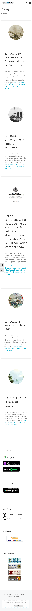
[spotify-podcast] (11, 472)
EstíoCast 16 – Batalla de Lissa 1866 (15, 325)
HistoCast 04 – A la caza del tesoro (15, 401)
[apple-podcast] (11, 465)
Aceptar (19, 605)
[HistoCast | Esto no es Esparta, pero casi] (8, 3)
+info (11, 605)
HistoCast (14, 594)
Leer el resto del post (15, 166)
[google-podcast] (11, 459)
